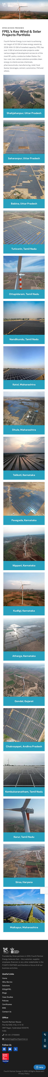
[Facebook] (4, 1049)
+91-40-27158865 (12, 1035)
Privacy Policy (24, 1073)
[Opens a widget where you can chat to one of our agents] (39, 1070)
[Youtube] (10, 1049)
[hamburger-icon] (42, 4)
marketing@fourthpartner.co (16, 1039)
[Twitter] (16, 1049)
